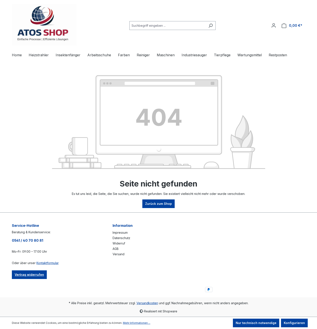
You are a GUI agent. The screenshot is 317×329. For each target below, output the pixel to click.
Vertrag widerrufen (29, 274)
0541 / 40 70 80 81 (27, 240)
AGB (116, 249)
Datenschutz (121, 238)
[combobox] (167, 25)
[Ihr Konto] (273, 25)
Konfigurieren (294, 323)
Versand (118, 254)
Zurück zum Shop (158, 203)
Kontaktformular (47, 263)
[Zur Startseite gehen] (44, 24)
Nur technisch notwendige (256, 323)
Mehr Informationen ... (136, 322)
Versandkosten (147, 303)
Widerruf (119, 243)
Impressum (120, 232)
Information (123, 225)
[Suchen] (211, 25)
